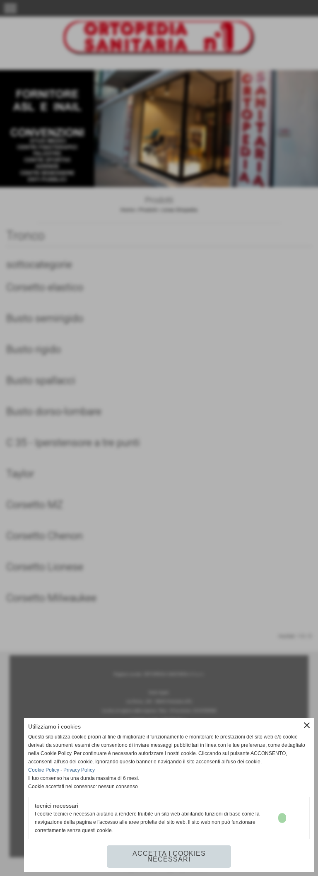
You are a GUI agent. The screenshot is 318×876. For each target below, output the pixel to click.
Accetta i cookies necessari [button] (169, 856)
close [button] (307, 725)
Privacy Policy (79, 770)
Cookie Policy (43, 770)
